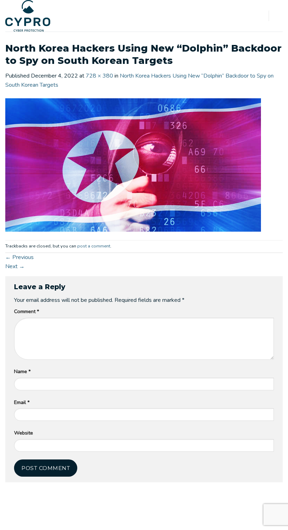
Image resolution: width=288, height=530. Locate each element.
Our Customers (135, 518)
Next (15, 266)
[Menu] (278, 15)
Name (22, 371)
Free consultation (218, 518)
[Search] (261, 15)
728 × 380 (99, 76)
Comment (26, 311)
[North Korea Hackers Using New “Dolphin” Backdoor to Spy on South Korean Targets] (133, 164)
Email (22, 402)
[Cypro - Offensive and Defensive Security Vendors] (31, 16)
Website (23, 432)
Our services (64, 518)
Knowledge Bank (175, 518)
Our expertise (97, 518)
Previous (19, 257)
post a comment (93, 246)
